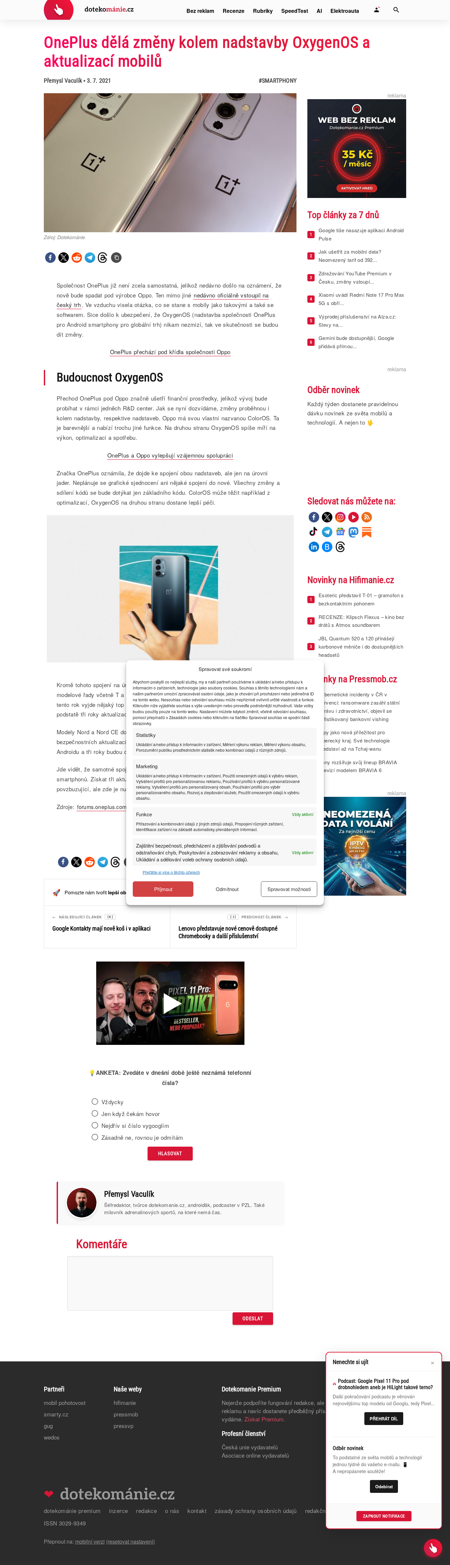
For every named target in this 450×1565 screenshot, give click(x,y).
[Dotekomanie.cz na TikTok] (314, 532)
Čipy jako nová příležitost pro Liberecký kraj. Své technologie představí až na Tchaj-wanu (354, 740)
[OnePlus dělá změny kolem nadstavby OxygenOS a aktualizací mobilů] (116, 257)
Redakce (146, 1510)
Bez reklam (200, 10)
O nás (172, 1510)
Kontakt (197, 1510)
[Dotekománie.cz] (89, 10)
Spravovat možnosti (289, 888)
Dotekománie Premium (72, 1510)
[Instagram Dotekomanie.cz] (340, 517)
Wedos (52, 1437)
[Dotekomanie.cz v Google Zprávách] (340, 532)
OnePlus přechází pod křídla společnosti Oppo (170, 352)
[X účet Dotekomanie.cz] (327, 517)
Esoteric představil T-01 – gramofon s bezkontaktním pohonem (361, 599)
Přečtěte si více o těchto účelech (171, 872)
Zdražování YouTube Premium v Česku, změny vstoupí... (355, 277)
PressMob (126, 1414)
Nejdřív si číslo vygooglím (135, 1125)
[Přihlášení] (376, 10)
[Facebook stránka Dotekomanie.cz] (314, 517)
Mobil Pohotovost (65, 1402)
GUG (48, 1425)
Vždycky (112, 1101)
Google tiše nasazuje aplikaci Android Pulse (361, 234)
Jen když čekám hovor (130, 1113)
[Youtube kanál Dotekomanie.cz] (353, 517)
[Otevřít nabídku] (433, 1548)
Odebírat (384, 1486)
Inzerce (118, 1510)
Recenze (233, 10)
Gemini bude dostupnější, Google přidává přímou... (356, 341)
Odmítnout (227, 888)
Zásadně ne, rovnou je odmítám (142, 1137)
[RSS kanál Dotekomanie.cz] (366, 517)
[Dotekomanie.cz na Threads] (340, 547)
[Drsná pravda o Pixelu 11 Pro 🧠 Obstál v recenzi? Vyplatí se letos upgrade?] (170, 1004)
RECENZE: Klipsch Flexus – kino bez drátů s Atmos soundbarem (362, 621)
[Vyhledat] (396, 10)
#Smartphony (277, 80)
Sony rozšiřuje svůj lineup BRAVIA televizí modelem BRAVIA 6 (358, 766)
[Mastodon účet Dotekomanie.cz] (353, 532)
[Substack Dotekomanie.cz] (366, 532)
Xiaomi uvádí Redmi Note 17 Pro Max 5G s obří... (362, 298)
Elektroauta (344, 10)
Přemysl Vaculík (63, 80)
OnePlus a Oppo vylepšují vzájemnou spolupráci (170, 455)
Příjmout (163, 888)
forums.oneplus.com (102, 807)
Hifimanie (125, 1402)
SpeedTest (294, 10)
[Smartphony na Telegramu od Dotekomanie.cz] (327, 532)
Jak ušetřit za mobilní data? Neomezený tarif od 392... (350, 255)
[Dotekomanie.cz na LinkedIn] (314, 547)
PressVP (123, 1425)
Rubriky (263, 10)
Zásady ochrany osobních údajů (256, 1510)
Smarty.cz (56, 1414)
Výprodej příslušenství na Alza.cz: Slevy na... (358, 320)
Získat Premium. (264, 1419)
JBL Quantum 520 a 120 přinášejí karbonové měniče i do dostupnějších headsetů (361, 646)
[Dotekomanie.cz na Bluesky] (327, 547)
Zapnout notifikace (384, 1516)
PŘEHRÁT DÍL (384, 1418)
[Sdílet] (50, 257)
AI (319, 10)
